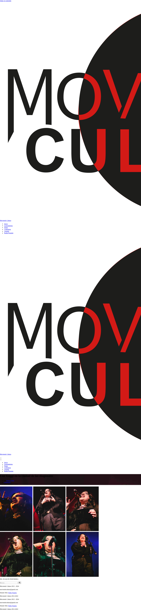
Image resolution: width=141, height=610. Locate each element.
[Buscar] (19, 583)
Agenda (6, 231)
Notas (6, 227)
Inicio (6, 224)
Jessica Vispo (10, 480)
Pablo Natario (12, 593)
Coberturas (7, 229)
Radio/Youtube (8, 233)
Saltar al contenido (5, 1)
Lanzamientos (8, 226)
